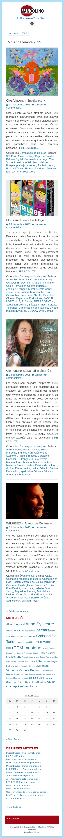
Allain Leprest (15, 624)
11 (32, 712)
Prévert (45, 597)
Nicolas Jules (27, 674)
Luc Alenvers (39, 459)
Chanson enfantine (43, 282)
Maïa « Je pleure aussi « (18, 788)
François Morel (26, 289)
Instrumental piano (27, 162)
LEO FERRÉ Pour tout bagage (21, 782)
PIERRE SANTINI (44, 301)
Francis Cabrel (47, 653)
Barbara (43, 630)
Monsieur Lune (23, 295)
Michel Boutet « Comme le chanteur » (24, 766)
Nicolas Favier (13, 674)
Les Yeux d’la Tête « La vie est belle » (24, 795)
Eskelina (45, 649)
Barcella (24, 279)
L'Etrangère (24, 459)
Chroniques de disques (33, 152)
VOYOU (32, 310)
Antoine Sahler (15, 630)
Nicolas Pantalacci (44, 295)
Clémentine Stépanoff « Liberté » (29, 370)
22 (10, 724)
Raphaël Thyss (15, 168)
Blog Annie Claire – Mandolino (35, 827)
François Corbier (44, 585)
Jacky (9, 591)
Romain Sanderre (35, 168)
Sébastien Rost (37, 304)
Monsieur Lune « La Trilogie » (26, 220)
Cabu (48, 575)
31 (24, 730)
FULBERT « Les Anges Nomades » (23, 769)
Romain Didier (37, 678)
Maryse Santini (42, 462)
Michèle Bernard (30, 670)
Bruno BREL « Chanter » (18, 785)
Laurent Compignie (50, 662)
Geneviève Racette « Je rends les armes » (27, 792)
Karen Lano (29, 661)
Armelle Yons (30, 631)
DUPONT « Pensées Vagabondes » (23, 762)
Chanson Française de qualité (23, 578)
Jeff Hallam (43, 591)
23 (17, 724)
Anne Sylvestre (39, 624)
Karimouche (37, 292)
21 (54, 718)
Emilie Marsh (42, 642)
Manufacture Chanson (19, 462)
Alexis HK (12, 279)
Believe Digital (14, 159)
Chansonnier (49, 578)
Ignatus (36, 657)
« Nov (9, 739)
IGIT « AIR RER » (15, 798)
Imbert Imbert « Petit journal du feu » (24, 753)
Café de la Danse (27, 636)
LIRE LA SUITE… (29, 147)
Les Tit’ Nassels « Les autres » (21, 759)
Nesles (30, 465)
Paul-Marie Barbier (28, 597)
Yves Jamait (46, 310)
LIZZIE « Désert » (15, 756)
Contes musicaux (37, 285)
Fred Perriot (13, 588)
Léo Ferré (33, 666)
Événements (27, 575)
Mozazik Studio (15, 465)
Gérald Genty (44, 289)
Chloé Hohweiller (16, 285)
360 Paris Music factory (20, 156)
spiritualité (27, 471)
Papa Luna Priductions (29, 298)
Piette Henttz (22, 468)
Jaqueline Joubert (25, 591)
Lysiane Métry (14, 594)
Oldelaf (10, 298)
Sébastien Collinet (16, 304)
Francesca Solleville (31, 653)
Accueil (13, 33)
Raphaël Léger (46, 165)
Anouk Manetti (30, 449)
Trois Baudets (39, 682)
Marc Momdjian (33, 594)
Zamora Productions (23, 171)
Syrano (52, 304)
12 (39, 712)
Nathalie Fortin (47, 671)
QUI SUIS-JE (15, 807)
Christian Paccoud (22, 642)
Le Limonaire (23, 666)
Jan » (16, 739)
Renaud (25, 678)
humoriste (27, 588)
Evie (8, 581)
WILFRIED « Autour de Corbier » (29, 523)
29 (10, 730)
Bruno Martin (25, 452)
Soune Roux (13, 600)
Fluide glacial (25, 585)
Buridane (14, 636)
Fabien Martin (21, 581)
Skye (15, 682)
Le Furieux (11, 666)
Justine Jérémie (17, 662)
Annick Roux (13, 449)
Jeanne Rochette (46, 657)
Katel (38, 661)
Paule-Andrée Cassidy (42, 674)
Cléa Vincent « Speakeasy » (25, 100)
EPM (9, 648)
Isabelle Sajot (42, 588)
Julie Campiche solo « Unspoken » (23, 779)
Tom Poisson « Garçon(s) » (19, 775)
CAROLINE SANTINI (18, 282)
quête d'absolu (40, 468)
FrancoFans (13, 656)
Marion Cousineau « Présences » (22, 772)
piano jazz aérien (26, 165)
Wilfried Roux (30, 600)
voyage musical (21, 474)
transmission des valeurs (33, 307)
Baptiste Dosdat (44, 156)
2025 (25, 33)
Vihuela (38, 471)
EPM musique (27, 647)
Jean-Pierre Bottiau (17, 292)
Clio (31, 642)
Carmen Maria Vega (35, 159)
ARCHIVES (14, 818)
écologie (11, 289)
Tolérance (11, 307)
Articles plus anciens (17, 611)
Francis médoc (27, 455)
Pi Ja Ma (27, 301)
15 (10, 718)
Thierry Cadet (24, 682)
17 (24, 718)
